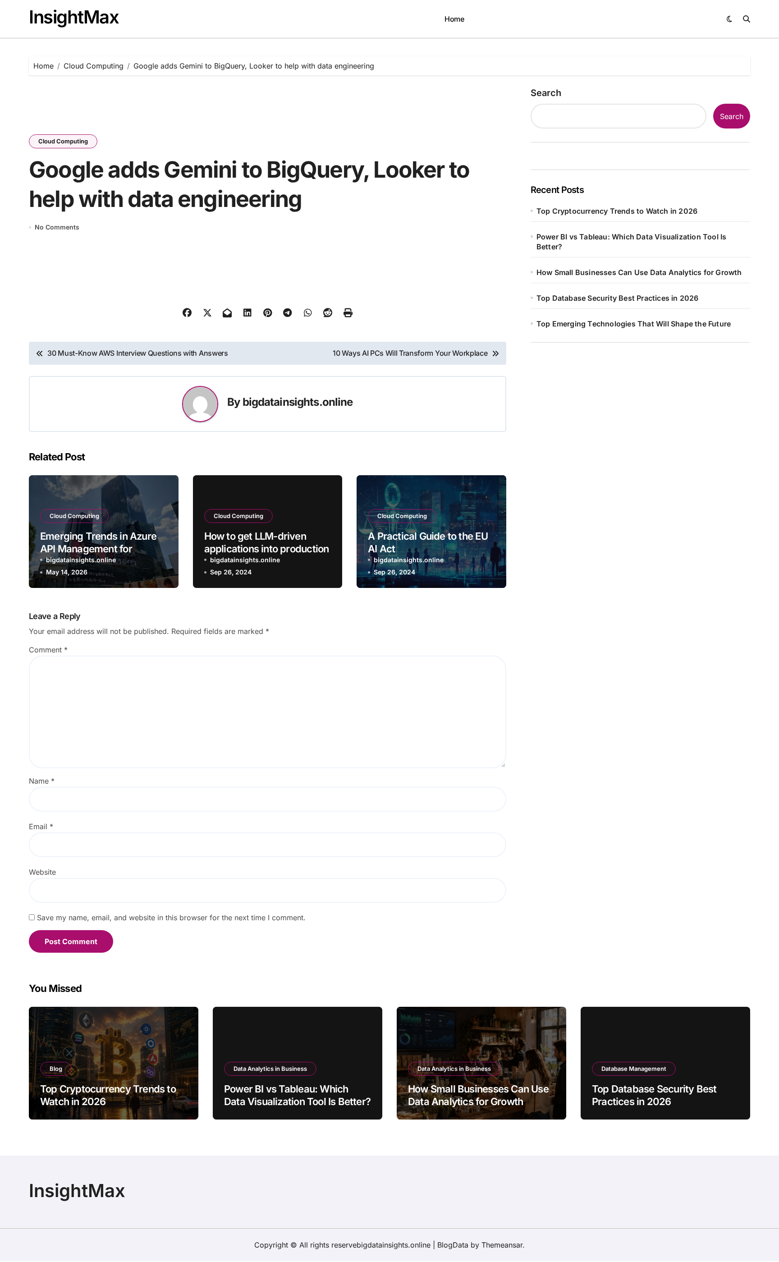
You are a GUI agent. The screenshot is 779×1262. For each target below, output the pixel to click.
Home (454, 18)
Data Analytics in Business (270, 1068)
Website (42, 872)
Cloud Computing (63, 141)
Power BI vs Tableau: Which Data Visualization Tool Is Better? (631, 241)
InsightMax (74, 17)
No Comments (57, 227)
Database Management (633, 1068)
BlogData (452, 1244)
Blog (56, 1068)
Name (42, 780)
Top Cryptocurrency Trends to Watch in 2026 (616, 211)
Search (546, 92)
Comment (48, 649)
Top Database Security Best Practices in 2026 (617, 298)
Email (41, 826)
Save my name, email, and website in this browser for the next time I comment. (171, 917)
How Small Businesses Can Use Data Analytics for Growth (639, 272)
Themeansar (501, 1244)
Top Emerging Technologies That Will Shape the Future (633, 323)
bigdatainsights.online (298, 401)
